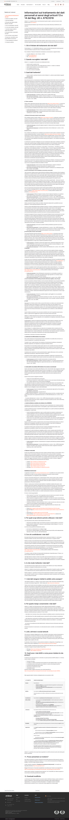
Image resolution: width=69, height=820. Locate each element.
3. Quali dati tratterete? (9, 20)
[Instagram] (58, 4)
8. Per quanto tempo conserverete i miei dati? (11, 33)
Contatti (52, 1)
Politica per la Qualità (28, 801)
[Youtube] (61, 4)
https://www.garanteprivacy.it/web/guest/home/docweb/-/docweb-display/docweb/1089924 (42, 670)
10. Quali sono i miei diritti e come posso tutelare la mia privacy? (11, 38)
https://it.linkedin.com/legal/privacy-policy (38, 461)
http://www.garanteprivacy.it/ (38, 765)
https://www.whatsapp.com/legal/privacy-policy (40, 467)
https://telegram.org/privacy (36, 650)
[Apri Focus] (45, 4)
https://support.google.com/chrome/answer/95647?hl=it (44, 513)
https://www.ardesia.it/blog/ (46, 233)
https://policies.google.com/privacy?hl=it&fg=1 (48, 643)
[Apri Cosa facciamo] (32, 4)
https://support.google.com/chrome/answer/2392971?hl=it (38, 515)
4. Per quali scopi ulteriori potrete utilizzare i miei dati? (11, 23)
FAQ (63, 1)
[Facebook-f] (63, 4)
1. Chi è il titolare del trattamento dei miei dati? (11, 16)
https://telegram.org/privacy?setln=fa (38, 465)
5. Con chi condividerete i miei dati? (11, 25)
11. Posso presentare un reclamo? (11, 40)
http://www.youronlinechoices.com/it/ (42, 472)
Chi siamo (26, 797)
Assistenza (58, 1)
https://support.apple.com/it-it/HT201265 (40, 512)
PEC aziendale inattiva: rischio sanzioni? (53, 802)
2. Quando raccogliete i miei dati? (11, 18)
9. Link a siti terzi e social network (11, 35)
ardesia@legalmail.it (32, 56)
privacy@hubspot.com (33, 191)
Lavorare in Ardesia (27, 799)
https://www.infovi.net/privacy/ (53, 583)
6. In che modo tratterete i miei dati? (11, 27)
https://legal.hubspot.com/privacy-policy (40, 190)
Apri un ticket (18, 801)
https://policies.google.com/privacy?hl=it (38, 464)
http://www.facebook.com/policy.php (38, 463)
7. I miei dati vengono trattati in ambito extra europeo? (11, 30)
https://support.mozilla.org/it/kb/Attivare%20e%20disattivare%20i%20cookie (44, 508)
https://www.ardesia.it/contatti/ (47, 117)
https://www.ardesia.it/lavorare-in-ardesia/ (53, 134)
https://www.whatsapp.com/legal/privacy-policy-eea (41, 649)
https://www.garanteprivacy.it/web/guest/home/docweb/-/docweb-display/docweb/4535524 (42, 769)
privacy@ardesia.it (32, 55)
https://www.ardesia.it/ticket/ (53, 103)
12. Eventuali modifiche (9, 42)
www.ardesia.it (33, 22)
